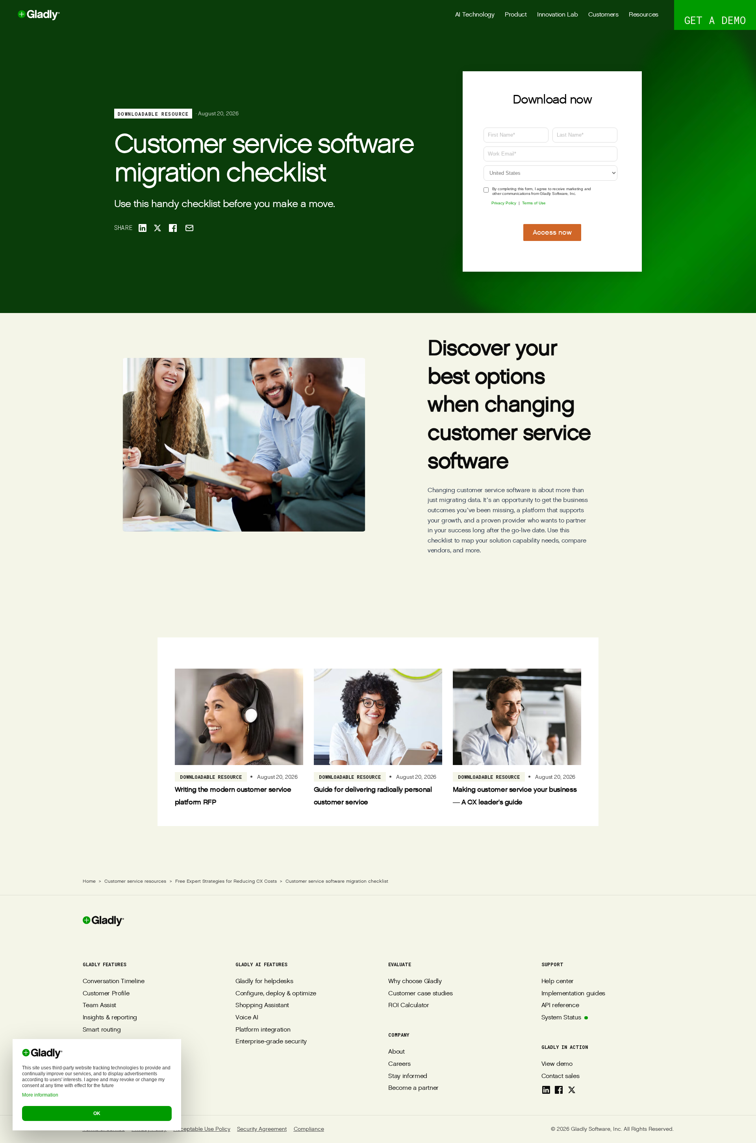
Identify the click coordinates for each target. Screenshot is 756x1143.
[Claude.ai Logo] (106, 1077)
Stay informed (407, 1076)
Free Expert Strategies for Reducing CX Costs (226, 881)
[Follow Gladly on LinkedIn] (546, 1090)
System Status (561, 1017)
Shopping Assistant (262, 1005)
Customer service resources (135, 881)
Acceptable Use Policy (202, 1129)
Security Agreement (262, 1129)
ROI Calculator (408, 1005)
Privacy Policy (503, 203)
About (396, 1052)
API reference (560, 1005)
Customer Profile (106, 993)
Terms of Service (104, 1129)
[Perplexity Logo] (124, 1077)
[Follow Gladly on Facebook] (558, 1090)
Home (89, 881)
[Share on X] (157, 227)
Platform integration (263, 1030)
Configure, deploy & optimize (275, 993)
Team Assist (99, 1005)
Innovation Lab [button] (557, 15)
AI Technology (475, 15)
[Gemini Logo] (142, 1077)
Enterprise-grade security (271, 1041)
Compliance (309, 1129)
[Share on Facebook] (173, 227)
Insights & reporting (110, 1017)
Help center (557, 981)
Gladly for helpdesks (264, 981)
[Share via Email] (189, 227)
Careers (399, 1064)
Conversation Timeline (114, 981)
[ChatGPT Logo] (89, 1077)
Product (516, 15)
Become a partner (413, 1088)
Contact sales (560, 1076)
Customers (603, 15)
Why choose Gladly (415, 981)
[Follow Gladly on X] (571, 1090)
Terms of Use (534, 203)
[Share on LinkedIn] (142, 227)
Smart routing (102, 1030)
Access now (552, 232)
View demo (557, 1064)
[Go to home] (30, 15)
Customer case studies (420, 993)
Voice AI (246, 1017)
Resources (643, 15)
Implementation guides (573, 993)
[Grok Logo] (160, 1077)
